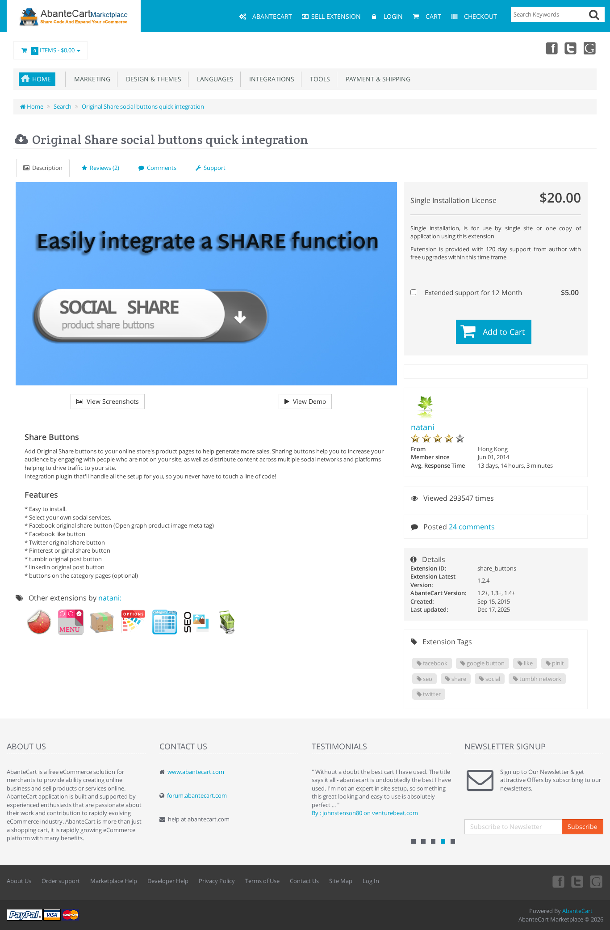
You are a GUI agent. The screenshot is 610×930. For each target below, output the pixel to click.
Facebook (551, 48)
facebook (434, 663)
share (458, 679)
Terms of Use (262, 881)
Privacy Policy (217, 881)
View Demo (307, 401)
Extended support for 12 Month (501, 292)
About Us (19, 881)
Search (62, 106)
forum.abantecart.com (197, 795)
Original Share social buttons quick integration (143, 106)
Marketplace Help (113, 881)
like (527, 663)
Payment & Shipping (376, 79)
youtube (590, 48)
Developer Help (167, 881)
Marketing (90, 79)
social (492, 679)
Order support (61, 881)
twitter (431, 694)
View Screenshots (111, 401)
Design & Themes (151, 79)
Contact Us (304, 881)
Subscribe (582, 826)
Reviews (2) (103, 168)
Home (41, 79)
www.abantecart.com (195, 772)
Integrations (270, 79)
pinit (557, 663)
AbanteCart (577, 911)
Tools (318, 79)
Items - (54, 50)
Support (213, 168)
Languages (213, 79)
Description (46, 168)
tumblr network (539, 679)
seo (427, 679)
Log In (371, 881)
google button (485, 663)
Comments (160, 168)
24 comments (472, 527)
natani (423, 427)
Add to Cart (504, 331)
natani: (109, 598)
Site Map (340, 881)
